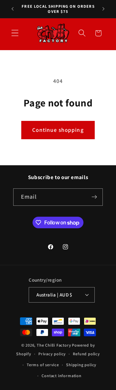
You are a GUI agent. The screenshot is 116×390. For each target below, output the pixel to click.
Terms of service (43, 364)
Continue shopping (58, 129)
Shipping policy (81, 364)
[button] (15, 33)
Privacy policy (52, 354)
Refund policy (86, 354)
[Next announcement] (103, 9)
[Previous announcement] (12, 9)
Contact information (61, 375)
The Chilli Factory (54, 345)
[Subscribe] (94, 197)
